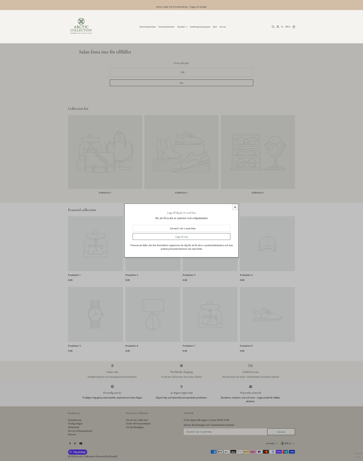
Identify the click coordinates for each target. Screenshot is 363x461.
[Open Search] (273, 26)
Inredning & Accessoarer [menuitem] (200, 26)
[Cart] (294, 26)
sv (282, 26)
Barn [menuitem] (215, 26)
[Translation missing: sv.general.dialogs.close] (235, 207)
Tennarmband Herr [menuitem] (167, 26)
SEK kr (288, 26)
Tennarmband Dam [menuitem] (147, 26)
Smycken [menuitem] (181, 26)
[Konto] (278, 26)
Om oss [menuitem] (223, 26)
